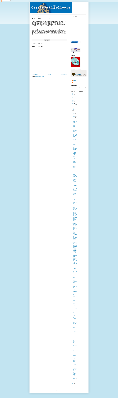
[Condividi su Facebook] (47, 40)
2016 (73, 96)
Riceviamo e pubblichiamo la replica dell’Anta (75, 288)
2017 (73, 94)
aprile (74, 117)
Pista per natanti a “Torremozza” (75, 234)
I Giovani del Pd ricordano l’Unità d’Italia (75, 312)
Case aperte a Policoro (75, 284)
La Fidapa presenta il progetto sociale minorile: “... (75, 307)
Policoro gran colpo (75, 256)
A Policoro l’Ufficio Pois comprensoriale (75, 281)
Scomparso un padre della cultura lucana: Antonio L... (75, 317)
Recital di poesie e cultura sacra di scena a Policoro (74, 181)
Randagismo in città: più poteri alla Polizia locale (75, 293)
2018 (73, 93)
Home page (49, 74)
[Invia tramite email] (44, 40)
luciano (74, 82)
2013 (73, 100)
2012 (73, 101)
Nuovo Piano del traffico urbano (75, 186)
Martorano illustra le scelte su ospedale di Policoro (75, 163)
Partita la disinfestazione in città (75, 262)
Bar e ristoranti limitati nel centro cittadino (75, 247)
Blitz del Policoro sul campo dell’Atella (75, 330)
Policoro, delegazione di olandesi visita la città (75, 359)
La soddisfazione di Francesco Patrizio (75, 130)
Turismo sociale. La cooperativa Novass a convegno (75, 176)
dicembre (74, 104)
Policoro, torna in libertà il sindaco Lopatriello (75, 259)
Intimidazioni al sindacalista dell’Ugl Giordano (75, 190)
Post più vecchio (64, 74)
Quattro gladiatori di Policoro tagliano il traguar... (75, 322)
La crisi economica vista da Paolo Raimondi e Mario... (75, 201)
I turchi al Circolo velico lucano (74, 125)
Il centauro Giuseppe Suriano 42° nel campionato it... (75, 252)
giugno (74, 114)
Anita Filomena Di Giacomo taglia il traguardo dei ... (75, 238)
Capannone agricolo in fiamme (75, 243)
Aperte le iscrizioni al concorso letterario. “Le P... (75, 373)
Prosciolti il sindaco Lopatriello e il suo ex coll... (75, 135)
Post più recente (35, 74)
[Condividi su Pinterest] (49, 40)
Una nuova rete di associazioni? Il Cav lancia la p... (75, 195)
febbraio (74, 378)
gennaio (74, 380)
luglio (74, 113)
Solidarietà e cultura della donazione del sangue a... (75, 368)
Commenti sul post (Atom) (39, 76)
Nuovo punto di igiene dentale (75, 266)
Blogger (64, 390)
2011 (73, 103)
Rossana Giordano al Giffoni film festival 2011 (75, 153)
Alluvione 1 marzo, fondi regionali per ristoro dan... (75, 168)
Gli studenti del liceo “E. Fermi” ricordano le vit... (75, 276)
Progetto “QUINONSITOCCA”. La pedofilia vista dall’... (75, 148)
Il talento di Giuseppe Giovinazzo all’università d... (75, 349)
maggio (74, 116)
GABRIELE (75, 80)
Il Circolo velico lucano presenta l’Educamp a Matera (75, 213)
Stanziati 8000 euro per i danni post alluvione (75, 297)
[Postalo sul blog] (45, 40)
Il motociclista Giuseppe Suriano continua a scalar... (75, 143)
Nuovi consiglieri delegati (75, 138)
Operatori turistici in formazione (75, 224)
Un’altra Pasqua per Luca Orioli (75, 159)
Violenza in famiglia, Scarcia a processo (75, 334)
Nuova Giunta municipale (75, 172)
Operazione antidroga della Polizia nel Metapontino (75, 270)
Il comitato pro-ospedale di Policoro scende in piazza (75, 207)
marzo (74, 377)
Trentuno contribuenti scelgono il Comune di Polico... (75, 302)
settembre (74, 109)
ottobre (74, 108)
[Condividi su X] (46, 40)
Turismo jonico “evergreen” (75, 345)
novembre (74, 105)
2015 (73, 97)
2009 (73, 383)
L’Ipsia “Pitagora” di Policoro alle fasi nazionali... (75, 354)
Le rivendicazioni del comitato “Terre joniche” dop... (75, 340)
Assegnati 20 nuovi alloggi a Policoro (75, 326)
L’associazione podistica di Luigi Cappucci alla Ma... (75, 121)
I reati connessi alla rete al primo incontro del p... (75, 229)
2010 (73, 381)
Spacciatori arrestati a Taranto (75, 363)
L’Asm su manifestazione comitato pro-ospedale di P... (75, 219)
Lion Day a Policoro (74, 156)
